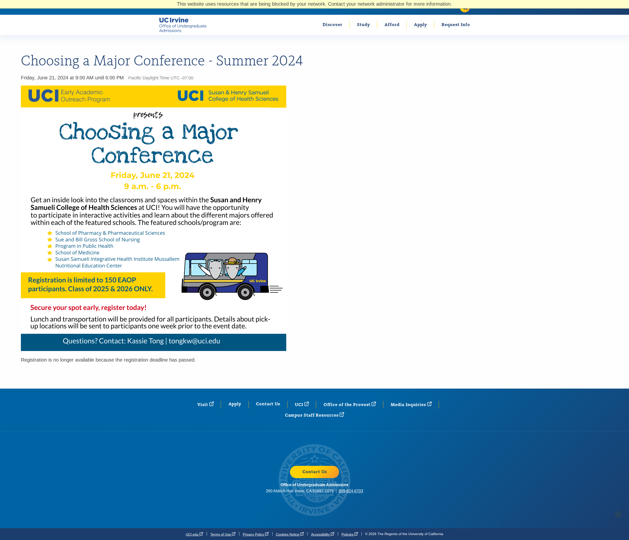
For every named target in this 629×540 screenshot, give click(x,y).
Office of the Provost (348, 405)
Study (363, 25)
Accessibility (321, 534)
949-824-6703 (351, 491)
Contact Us (268, 404)
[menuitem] (332, 25)
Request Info (456, 25)
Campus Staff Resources (312, 415)
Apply (420, 25)
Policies (348, 534)
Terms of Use (221, 534)
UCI (299, 405)
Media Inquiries (409, 405)
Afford (392, 25)
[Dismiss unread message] (618, 514)
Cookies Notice (288, 534)
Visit (203, 405)
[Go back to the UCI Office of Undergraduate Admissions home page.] (185, 25)
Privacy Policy (254, 534)
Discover (333, 25)
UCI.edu (193, 534)
